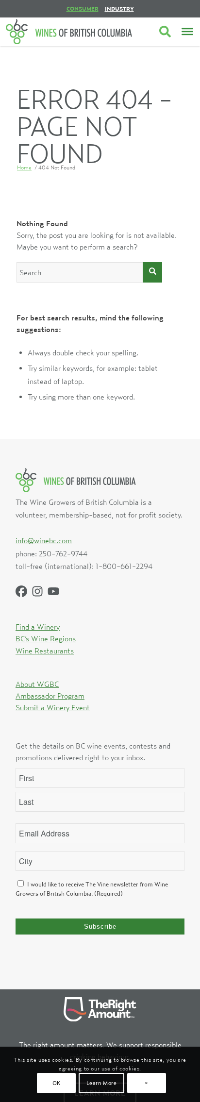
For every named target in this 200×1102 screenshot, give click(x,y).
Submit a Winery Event (53, 707)
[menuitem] (82, 8)
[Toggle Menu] (187, 31)
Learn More (101, 1083)
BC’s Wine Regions (46, 638)
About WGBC (37, 684)
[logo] (69, 31)
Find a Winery (38, 626)
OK (56, 1083)
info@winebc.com (44, 540)
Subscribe (100, 926)
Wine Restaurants (45, 650)
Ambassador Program (50, 695)
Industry (119, 8)
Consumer (83, 8)
